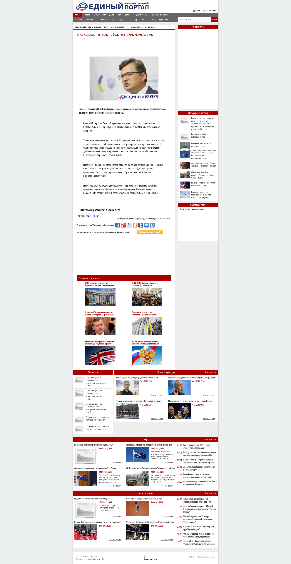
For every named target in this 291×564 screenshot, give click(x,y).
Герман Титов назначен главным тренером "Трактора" (97, 522)
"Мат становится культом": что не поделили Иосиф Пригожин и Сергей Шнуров (190, 401)
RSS (212, 556)
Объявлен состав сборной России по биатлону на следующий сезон (199, 535)
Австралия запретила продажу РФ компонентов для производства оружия (202, 155)
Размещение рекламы (159, 14)
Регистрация (211, 10)
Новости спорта (145, 493)
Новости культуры (166, 372)
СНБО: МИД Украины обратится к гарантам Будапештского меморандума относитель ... (145, 284)
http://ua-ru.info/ (92, 215)
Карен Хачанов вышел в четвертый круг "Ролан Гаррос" (198, 528)
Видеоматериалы (140, 14)
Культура (134, 19)
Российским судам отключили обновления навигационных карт (197, 475)
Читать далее (157, 395)
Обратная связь (203, 556)
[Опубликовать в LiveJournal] (129, 225)
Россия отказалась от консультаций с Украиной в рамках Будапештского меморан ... (146, 342)
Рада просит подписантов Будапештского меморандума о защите (144, 313)
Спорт (145, 19)
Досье (111, 14)
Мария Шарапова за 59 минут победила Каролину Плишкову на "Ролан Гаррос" (197, 519)
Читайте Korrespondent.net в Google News (99, 210)
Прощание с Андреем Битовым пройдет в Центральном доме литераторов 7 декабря (192, 377)
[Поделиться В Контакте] (152, 225)
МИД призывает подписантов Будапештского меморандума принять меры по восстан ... (100, 284)
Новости (87, 14)
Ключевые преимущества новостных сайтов (201, 144)
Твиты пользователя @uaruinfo (192, 209)
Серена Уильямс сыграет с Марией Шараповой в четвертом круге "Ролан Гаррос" (199, 509)
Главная (77, 14)
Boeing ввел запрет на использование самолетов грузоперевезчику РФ (201, 195)
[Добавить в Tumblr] (140, 225)
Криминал (163, 19)
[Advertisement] (125, 46)
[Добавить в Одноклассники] (135, 225)
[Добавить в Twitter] (146, 225)
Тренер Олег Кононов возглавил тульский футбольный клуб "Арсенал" (199, 542)
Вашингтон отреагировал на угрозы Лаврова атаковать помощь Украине (199, 461)
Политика (79, 19)
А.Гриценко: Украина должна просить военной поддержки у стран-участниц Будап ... (99, 313)
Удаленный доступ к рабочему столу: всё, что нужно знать (97, 418)
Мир (153, 19)
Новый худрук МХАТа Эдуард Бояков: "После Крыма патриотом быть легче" (137, 377)
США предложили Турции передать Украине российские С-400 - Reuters (203, 175)
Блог (104, 14)
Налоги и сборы (107, 19)
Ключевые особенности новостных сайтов (200, 135)
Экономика (92, 19)
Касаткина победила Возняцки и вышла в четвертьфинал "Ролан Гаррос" (144, 498)
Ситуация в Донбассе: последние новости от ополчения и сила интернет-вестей (96, 381)
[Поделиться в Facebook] (117, 225)
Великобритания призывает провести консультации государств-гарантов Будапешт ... (99, 342)
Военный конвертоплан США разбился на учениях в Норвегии (200, 483)
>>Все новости (210, 372)
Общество (122, 19)
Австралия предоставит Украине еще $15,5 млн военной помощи (203, 164)
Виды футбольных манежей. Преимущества (93, 498)
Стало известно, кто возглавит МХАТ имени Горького (138, 401)
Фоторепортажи (124, 14)
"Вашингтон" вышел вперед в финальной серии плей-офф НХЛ (197, 500)
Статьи (96, 14)
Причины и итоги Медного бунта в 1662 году (93, 444)
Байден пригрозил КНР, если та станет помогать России (203, 184)
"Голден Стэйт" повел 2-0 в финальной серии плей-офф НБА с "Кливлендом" (150, 522)
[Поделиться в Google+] (123, 225)
